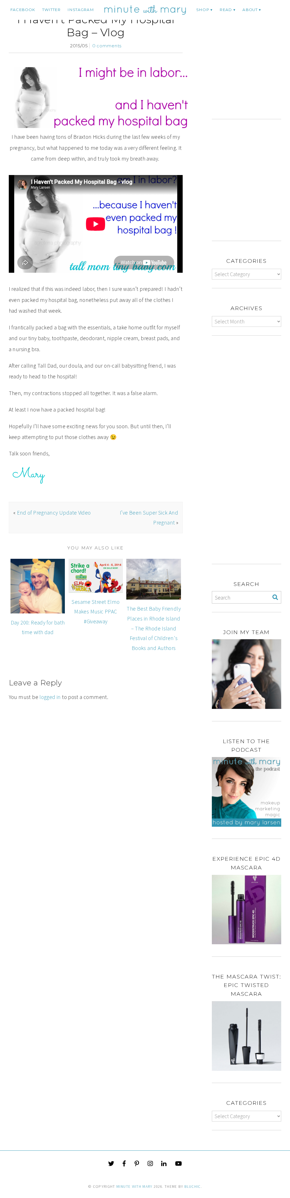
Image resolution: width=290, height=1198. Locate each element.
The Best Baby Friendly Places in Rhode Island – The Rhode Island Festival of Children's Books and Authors (153, 628)
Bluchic (192, 1186)
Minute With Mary (134, 1186)
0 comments (106, 45)
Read (225, 9)
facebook (22, 9)
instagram (80, 9)
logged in (50, 697)
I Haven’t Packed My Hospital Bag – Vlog (96, 26)
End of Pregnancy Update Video (54, 512)
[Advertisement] (251, 66)
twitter (51, 9)
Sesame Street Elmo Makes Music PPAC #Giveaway (96, 611)
